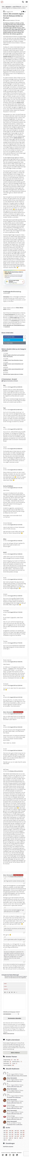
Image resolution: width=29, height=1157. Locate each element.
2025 (11, 1130)
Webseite (6, 989)
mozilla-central (7, 56)
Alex (4, 385)
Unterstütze (6, 296)
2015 (22, 1134)
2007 (20, 1138)
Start (3, 6)
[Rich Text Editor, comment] (14, 1001)
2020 (17, 1132)
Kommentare (7, 1063)
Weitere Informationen (8, 1033)
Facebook (10, 1155)
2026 (6, 1130)
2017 (11, 1134)
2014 (6, 1136)
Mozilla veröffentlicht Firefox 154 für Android (17, 1075)
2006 (5, 1139)
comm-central (17, 137)
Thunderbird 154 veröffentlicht (14, 1092)
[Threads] (13, 1155)
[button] (5, 992)
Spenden (17, 1155)
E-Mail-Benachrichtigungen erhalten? (11, 1012)
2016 (17, 1134)
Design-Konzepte (8, 1059)
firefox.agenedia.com (8, 325)
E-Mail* (5, 986)
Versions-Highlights (9, 1065)
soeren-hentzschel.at (10, 314)
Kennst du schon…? (17, 1061)
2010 (6, 1138)
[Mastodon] (6, 1155)
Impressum (19, 1152)
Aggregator (8, 6)
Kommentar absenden (14, 1018)
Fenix (16, 1059)
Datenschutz (13, 1152)
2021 (11, 1132)
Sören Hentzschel (8, 712)
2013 (11, 1136)
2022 (6, 1132)
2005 (9, 1139)
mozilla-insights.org (14, 317)
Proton (14, 1063)
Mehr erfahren (15, 1053)
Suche (23, 1)
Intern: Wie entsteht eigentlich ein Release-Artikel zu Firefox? (13, 16)
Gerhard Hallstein (8, 486)
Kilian (4, 539)
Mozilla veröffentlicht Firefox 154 (14, 1081)
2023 (22, 1130)
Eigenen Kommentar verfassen (10, 381)
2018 (6, 1134)
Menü (26, 1)
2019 (22, 1132)
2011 (22, 1136)
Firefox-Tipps (7, 1061)
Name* (5, 983)
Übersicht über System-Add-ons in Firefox (13, 374)
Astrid (4, 552)
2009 (11, 1138)
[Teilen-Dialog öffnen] (21, 12)
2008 (16, 1138)
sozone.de (7, 326)
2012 (17, 1136)
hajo (4, 408)
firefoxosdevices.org (19, 325)
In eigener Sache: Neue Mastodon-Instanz (13, 360)
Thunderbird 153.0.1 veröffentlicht (14, 1124)
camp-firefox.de (17, 6)
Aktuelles (5, 351)
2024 (17, 1130)
